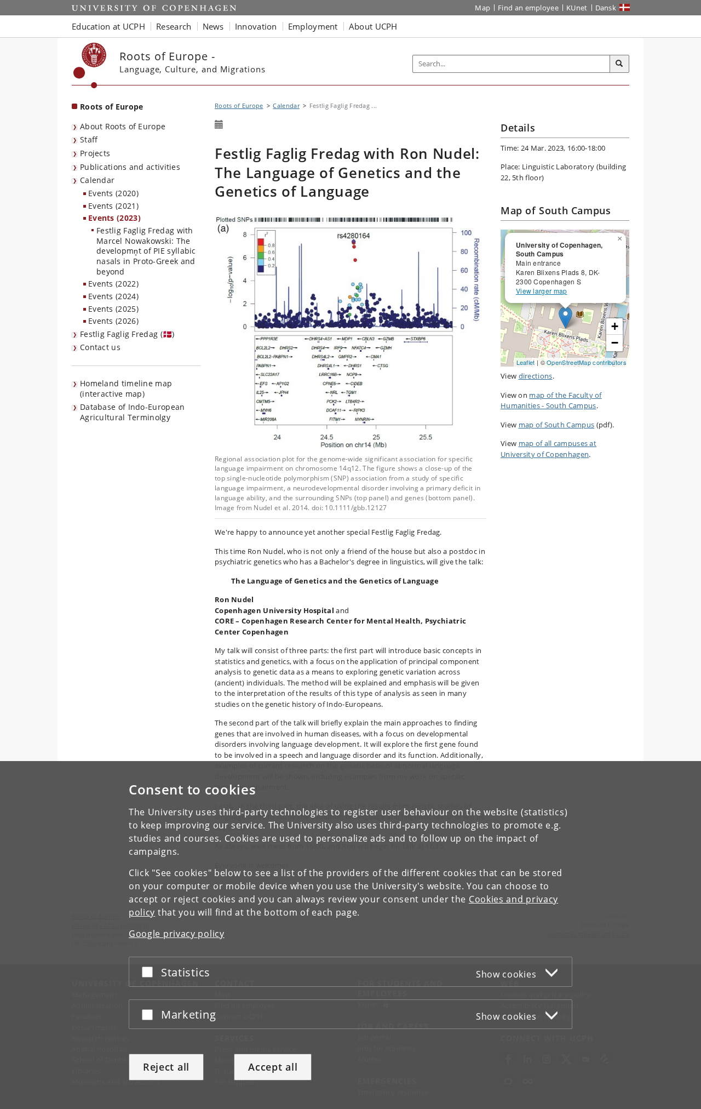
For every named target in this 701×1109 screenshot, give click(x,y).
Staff (89, 139)
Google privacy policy (177, 934)
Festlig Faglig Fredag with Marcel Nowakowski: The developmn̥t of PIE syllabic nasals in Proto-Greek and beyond (146, 251)
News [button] (213, 26)
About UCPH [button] (373, 26)
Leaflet (525, 362)
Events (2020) (113, 193)
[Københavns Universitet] (90, 65)
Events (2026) (113, 321)
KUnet (577, 8)
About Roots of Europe (122, 126)
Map (482, 8)
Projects (95, 153)
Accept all (272, 1066)
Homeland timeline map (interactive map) (126, 388)
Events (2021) (113, 206)
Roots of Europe (111, 106)
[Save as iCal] (219, 125)
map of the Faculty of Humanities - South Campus (551, 400)
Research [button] (173, 26)
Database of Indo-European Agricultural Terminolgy (132, 412)
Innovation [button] (256, 26)
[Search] (619, 64)
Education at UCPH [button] (108, 26)
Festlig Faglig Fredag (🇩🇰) (127, 334)
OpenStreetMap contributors (587, 362)
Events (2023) (114, 218)
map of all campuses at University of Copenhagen (548, 448)
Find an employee (528, 8)
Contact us (100, 347)
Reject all (166, 1066)
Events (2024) (113, 296)
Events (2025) (113, 309)
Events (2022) (113, 283)
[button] (621, 237)
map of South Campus (557, 425)
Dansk (606, 8)
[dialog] (350, 935)
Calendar (97, 180)
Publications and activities (130, 167)
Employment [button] (313, 26)
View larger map (541, 290)
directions (536, 376)
